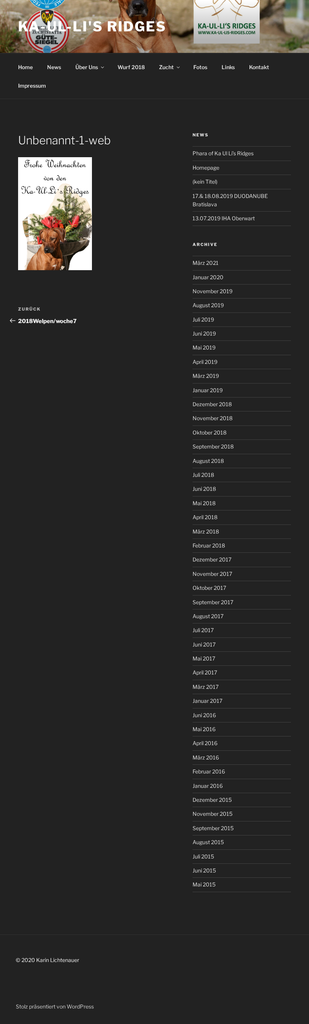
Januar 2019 (208, 390)
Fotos (200, 67)
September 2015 (213, 828)
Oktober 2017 (209, 588)
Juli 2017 (203, 630)
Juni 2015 (204, 870)
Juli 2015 (203, 856)
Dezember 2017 (212, 559)
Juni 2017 (204, 644)
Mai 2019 (204, 347)
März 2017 (206, 687)
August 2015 (208, 842)
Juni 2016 (204, 715)
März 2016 (206, 757)
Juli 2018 (203, 475)
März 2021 (206, 263)
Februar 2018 (209, 545)
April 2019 (205, 362)
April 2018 (205, 517)
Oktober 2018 (209, 432)
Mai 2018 (204, 503)
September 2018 (213, 446)
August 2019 (208, 305)
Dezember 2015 (212, 800)
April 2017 (205, 672)
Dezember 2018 (212, 404)
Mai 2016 (204, 729)
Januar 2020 (208, 277)
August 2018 (208, 461)
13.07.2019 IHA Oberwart (224, 218)
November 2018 (213, 418)
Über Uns (86, 67)
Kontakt (259, 67)
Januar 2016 (208, 786)
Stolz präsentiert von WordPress (55, 1006)
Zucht (166, 67)
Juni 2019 (204, 333)
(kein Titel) (205, 181)
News (54, 67)
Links (228, 67)
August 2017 (208, 616)
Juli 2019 (203, 319)
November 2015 (213, 814)
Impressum (32, 85)
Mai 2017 (204, 658)
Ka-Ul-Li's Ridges (92, 26)
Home (25, 67)
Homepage (206, 167)
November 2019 (213, 291)
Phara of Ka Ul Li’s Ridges (223, 153)
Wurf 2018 (131, 67)
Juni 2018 (204, 489)
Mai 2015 (204, 884)
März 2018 (206, 531)
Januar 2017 (207, 701)
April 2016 (205, 743)
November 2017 (212, 574)
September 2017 (213, 602)
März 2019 (206, 376)
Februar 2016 (209, 771)
